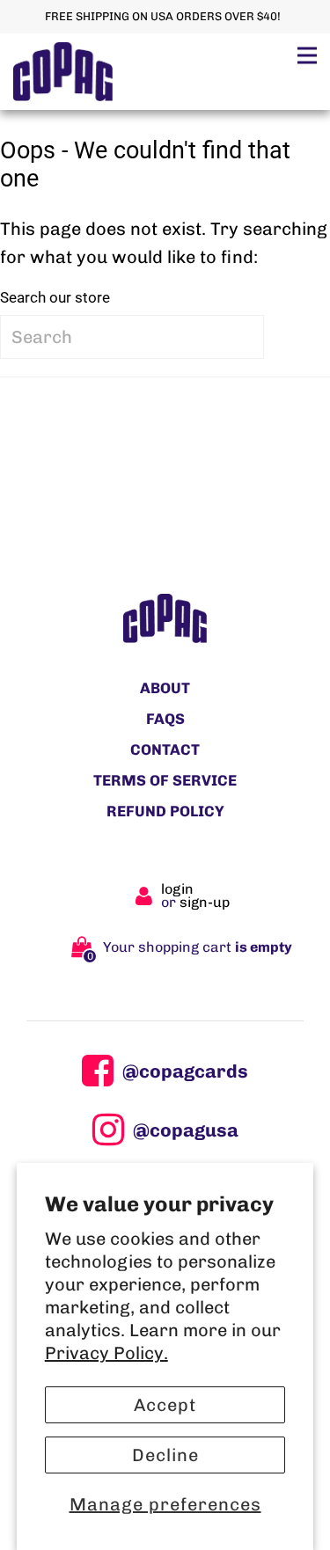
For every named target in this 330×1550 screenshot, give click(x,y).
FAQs (165, 718)
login (177, 889)
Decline (165, 1455)
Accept (165, 1404)
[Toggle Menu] (307, 55)
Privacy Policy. (106, 1353)
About (165, 688)
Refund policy (165, 811)
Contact (165, 749)
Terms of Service (165, 780)
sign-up (205, 902)
